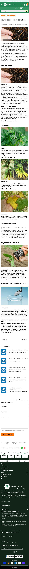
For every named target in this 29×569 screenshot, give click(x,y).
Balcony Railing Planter (7, 332)
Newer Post (24, 339)
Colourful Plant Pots (6, 328)
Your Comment (5, 418)
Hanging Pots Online (20, 326)
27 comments (4, 24)
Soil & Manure (4, 466)
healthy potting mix (13, 313)
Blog (2, 479)
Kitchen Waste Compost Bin (18, 330)
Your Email (3, 412)
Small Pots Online (21, 329)
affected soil (18, 270)
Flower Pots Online (6, 330)
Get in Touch (5, 509)
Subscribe (22, 548)
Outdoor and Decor (6, 474)
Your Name (4, 406)
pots (5, 110)
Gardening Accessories (7, 470)
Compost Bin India (5, 325)
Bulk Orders (4, 476)
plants (14, 48)
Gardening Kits (5, 501)
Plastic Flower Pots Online (18, 325)
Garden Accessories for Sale (18, 323)
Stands (2, 464)
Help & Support (5, 505)
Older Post (4, 339)
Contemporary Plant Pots (7, 326)
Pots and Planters (5, 468)
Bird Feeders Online (17, 328)
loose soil (14, 231)
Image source (4, 84)
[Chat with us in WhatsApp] (23, 5)
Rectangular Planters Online (8, 329)
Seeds (2, 472)
